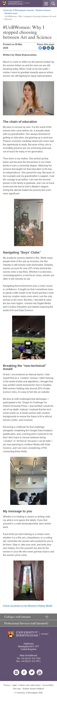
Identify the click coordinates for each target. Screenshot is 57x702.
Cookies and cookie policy (29, 685)
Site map (16, 689)
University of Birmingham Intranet (18, 10)
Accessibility (47, 685)
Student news (11, 13)
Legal (14, 685)
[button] (46, 3)
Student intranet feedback (33, 689)
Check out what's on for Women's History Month (27, 606)
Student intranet (43, 10)
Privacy (7, 685)
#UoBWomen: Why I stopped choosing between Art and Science (30, 17)
